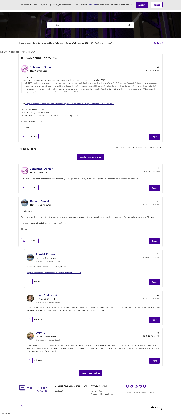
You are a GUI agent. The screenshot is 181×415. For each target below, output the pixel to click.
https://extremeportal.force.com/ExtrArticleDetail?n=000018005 (54, 273)
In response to (49, 261)
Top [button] (23, 406)
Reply (154, 137)
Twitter (131, 386)
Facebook (127, 386)
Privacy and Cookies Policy (102, 394)
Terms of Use (96, 391)
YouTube (140, 386)
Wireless (59, 43)
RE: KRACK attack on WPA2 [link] (102, 43)
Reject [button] (156, 5)
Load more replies (90, 373)
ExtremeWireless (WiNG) (77, 43)
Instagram (144, 386)
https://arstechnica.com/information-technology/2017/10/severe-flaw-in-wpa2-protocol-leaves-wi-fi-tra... (69, 104)
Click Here (92, 5)
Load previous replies (90, 157)
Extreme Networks (26, 43)
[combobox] (90, 25)
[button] (142, 5)
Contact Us (59, 391)
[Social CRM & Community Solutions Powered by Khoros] (156, 407)
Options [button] (157, 43)
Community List (45, 43)
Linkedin (136, 386)
